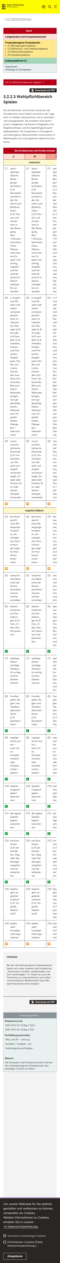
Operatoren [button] (11, 66)
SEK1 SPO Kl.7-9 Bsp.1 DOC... (20, 1025)
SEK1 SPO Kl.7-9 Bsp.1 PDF (19, 1029)
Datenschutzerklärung (23, 1226)
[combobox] (43, 6)
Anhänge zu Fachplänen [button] (18, 69)
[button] (16, 60)
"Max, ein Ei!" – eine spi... (18, 1039)
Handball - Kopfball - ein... (19, 1044)
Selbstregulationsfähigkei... (19, 1048)
